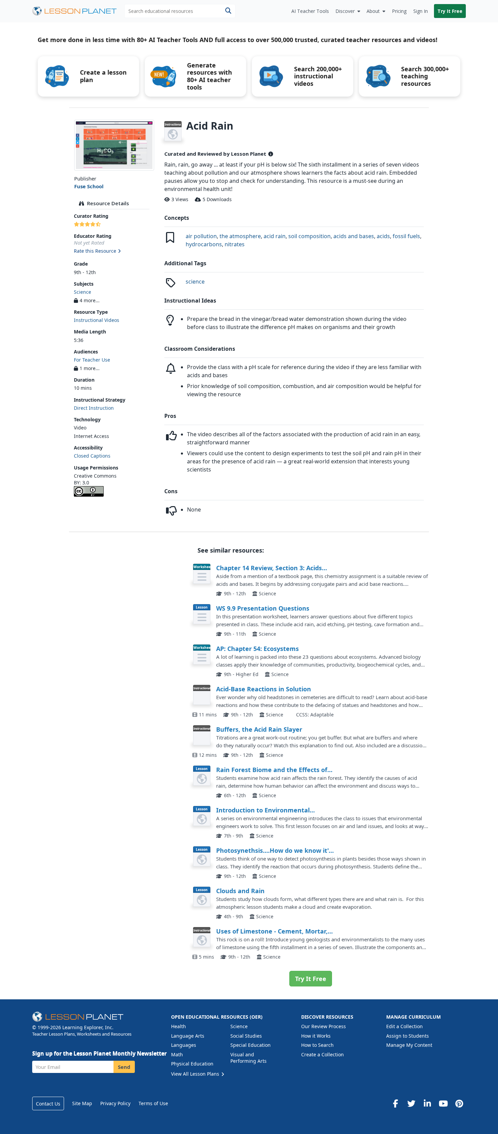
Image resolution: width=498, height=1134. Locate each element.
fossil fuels (406, 236)
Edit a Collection (404, 1026)
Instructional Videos (96, 320)
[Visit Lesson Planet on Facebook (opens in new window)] (395, 1103)
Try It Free (449, 11)
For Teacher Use (92, 360)
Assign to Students (407, 1036)
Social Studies (246, 1036)
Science (82, 292)
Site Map (82, 1103)
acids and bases (353, 236)
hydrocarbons (204, 244)
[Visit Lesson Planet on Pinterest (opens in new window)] (459, 1103)
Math (177, 1054)
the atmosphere (240, 236)
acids (383, 236)
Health (178, 1026)
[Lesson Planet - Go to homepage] (78, 11)
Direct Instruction (94, 408)
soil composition (309, 236)
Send (124, 1066)
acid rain (275, 236)
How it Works (316, 1036)
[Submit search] (228, 11)
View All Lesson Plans (196, 1074)
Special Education (250, 1045)
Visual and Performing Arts (248, 1057)
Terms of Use (153, 1103)
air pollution (201, 236)
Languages (183, 1045)
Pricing (399, 11)
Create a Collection (322, 1054)
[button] (114, 251)
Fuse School (89, 186)
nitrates (235, 244)
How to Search (317, 1045)
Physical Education (192, 1063)
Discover (345, 11)
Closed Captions (92, 456)
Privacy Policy (115, 1103)
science (195, 281)
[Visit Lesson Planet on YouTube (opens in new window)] (443, 1103)
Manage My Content (409, 1045)
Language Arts (187, 1036)
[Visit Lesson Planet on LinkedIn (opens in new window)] (427, 1103)
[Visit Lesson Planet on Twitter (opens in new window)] (411, 1103)
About (373, 11)
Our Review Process (323, 1026)
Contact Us (48, 1103)
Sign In (420, 11)
